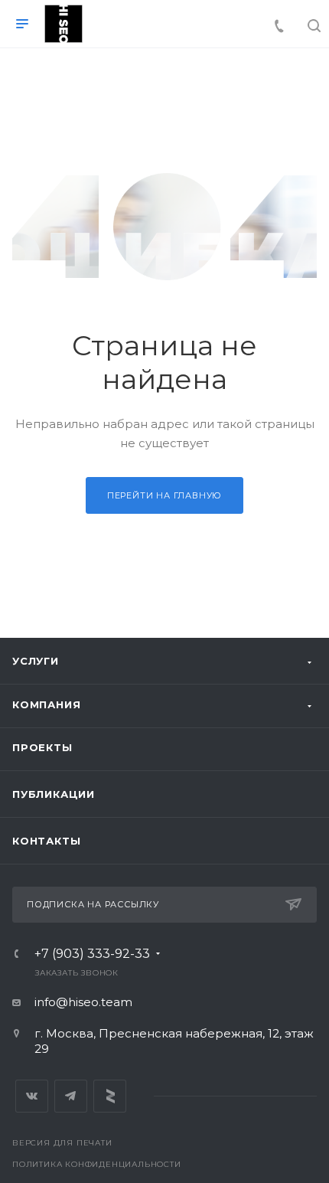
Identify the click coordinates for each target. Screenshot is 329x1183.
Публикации (53, 794)
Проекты (42, 747)
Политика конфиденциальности (96, 1164)
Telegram (70, 1096)
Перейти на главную (164, 495)
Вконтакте (31, 1096)
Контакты (46, 841)
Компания (46, 704)
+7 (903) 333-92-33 (92, 954)
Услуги (35, 661)
